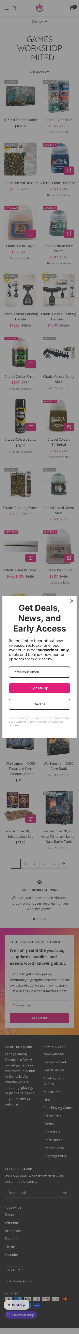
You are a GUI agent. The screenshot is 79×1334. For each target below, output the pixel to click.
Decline (40, 704)
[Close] (72, 601)
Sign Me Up (39, 688)
